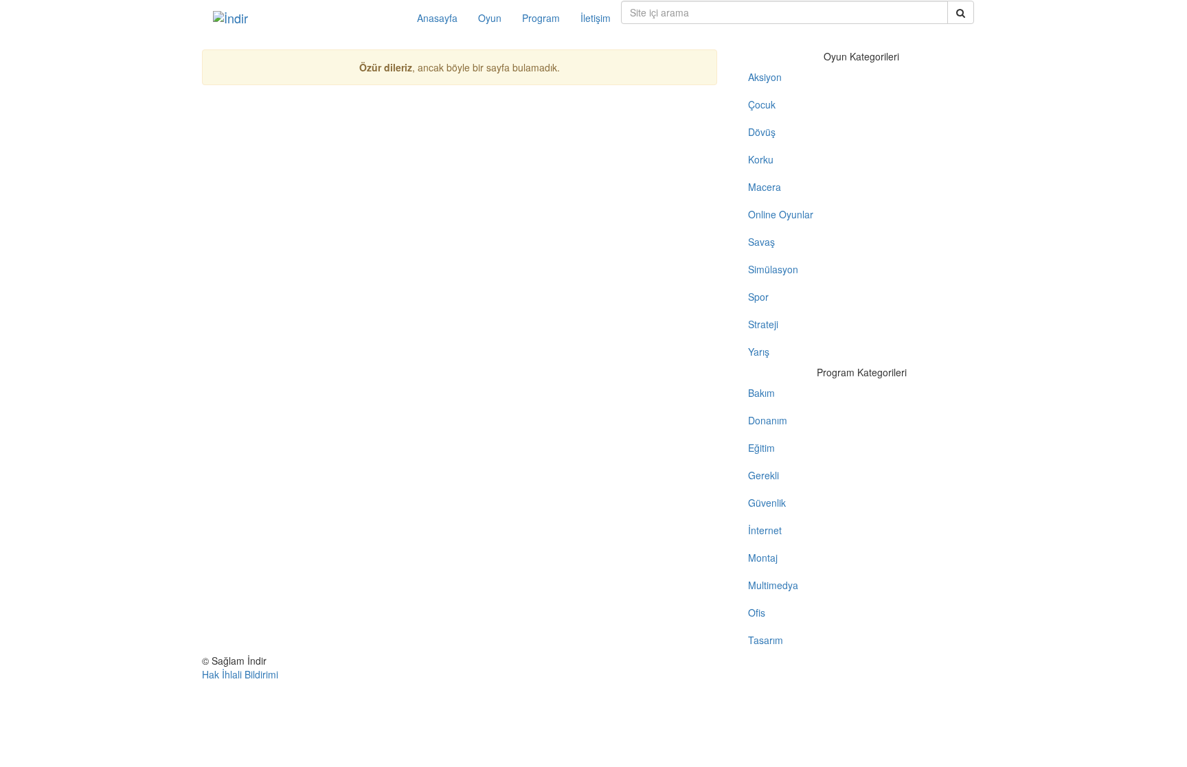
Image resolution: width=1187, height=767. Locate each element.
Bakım (761, 393)
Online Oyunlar (780, 214)
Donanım (767, 420)
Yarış (758, 351)
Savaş (761, 242)
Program (541, 18)
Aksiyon (765, 77)
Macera (764, 187)
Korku (760, 159)
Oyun (489, 18)
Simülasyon (773, 269)
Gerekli (763, 475)
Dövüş (762, 132)
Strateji (763, 324)
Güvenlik (767, 503)
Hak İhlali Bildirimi (240, 674)
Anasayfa (437, 18)
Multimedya (773, 585)
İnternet (765, 530)
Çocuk (762, 104)
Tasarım (765, 640)
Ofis (756, 612)
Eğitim (761, 448)
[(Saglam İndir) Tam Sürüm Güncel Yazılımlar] (305, 18)
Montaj (763, 557)
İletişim (595, 18)
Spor (758, 297)
